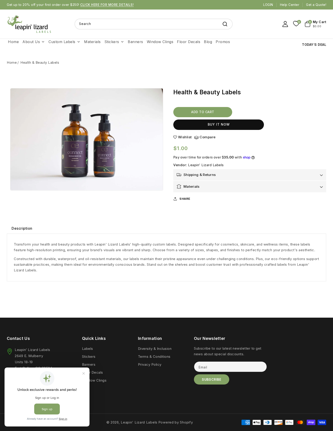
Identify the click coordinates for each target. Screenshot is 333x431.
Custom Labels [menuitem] (61, 41)
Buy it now (219, 124)
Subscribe (211, 379)
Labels (87, 348)
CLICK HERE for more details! (107, 5)
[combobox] (154, 24)
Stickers (89, 356)
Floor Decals (92, 372)
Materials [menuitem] (92, 41)
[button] (315, 24)
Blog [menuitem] (208, 41)
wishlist (185, 137)
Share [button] (184, 198)
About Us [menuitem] (31, 41)
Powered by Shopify (175, 422)
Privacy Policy (150, 364)
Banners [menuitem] (135, 41)
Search (225, 24)
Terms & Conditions (154, 356)
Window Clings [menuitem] (160, 41)
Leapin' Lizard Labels (206, 165)
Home (12, 62)
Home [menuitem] (13, 41)
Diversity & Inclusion (155, 348)
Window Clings (94, 380)
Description (22, 228)
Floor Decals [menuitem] (188, 41)
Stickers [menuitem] (111, 41)
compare (208, 137)
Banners (89, 364)
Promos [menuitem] (223, 41)
